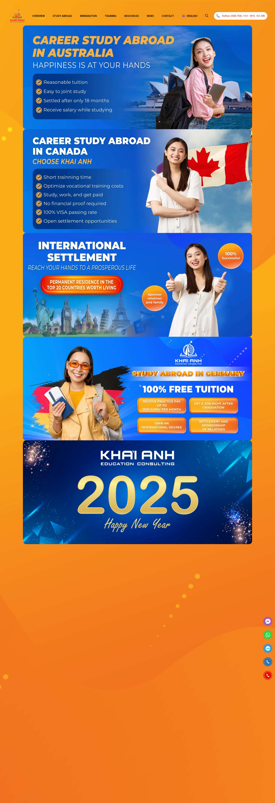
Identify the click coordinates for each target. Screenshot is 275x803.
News (150, 15)
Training (110, 15)
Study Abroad (62, 15)
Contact (168, 15)
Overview (38, 15)
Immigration (88, 15)
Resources (131, 15)
